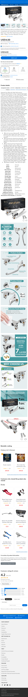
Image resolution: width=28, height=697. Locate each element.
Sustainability (4, 632)
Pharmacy (3, 653)
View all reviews (5, 584)
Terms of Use (4, 665)
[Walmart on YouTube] (7, 685)
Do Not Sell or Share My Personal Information (10, 673)
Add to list (8, 79)
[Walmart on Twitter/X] (5, 685)
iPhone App (3, 678)
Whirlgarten (22, 1)
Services (11, 4)
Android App (4, 680)
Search (24, 605)
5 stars (2, 588)
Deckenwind (3, 1)
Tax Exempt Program (5, 661)
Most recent (8, 599)
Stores (2, 640)
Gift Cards (3, 646)
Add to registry (21, 79)
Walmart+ (3, 644)
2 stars (2, 593)
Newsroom (3, 628)
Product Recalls (4, 659)
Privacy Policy (4, 667)
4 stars (2, 590)
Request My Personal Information (8, 671)
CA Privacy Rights (5, 669)
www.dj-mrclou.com (14, 46)
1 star (3, 594)
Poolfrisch (13, 1)
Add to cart (14, 58)
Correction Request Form (8, 563)
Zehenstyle (18, 1)
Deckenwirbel (8, 1)
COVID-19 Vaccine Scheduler (7, 651)
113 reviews (10, 36)
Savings (16, 4)
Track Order (10, 617)
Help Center (22, 615)
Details (11, 76)
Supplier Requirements (6, 634)
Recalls (2, 655)
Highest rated (17, 599)
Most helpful (4, 602)
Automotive (12, 89)
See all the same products (21, 551)
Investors (3, 630)
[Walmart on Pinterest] (10, 685)
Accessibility (4, 657)
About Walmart (4, 624)
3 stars (2, 591)
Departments (5, 4)
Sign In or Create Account (10, 615)
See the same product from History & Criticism (17, 474)
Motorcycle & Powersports (21, 89)
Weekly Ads (19, 617)
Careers (3, 626)
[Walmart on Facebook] (2, 685)
